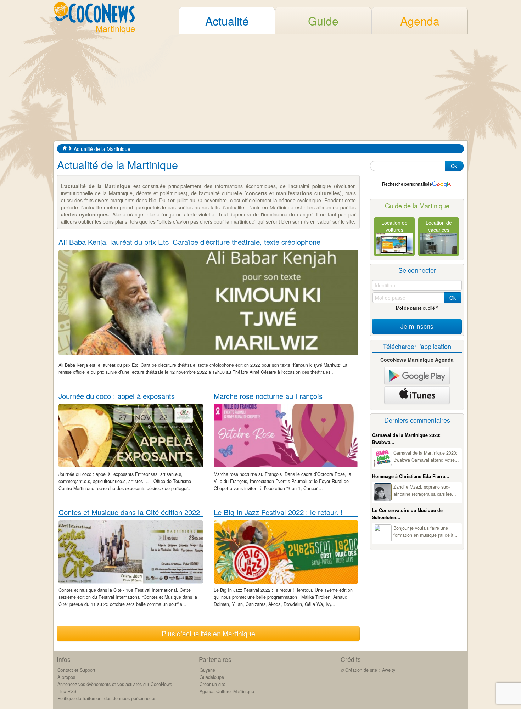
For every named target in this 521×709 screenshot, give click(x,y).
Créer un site (212, 684)
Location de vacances (439, 226)
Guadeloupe (212, 677)
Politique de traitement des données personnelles (106, 698)
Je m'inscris (416, 326)
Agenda (419, 20)
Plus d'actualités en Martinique (208, 633)
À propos (66, 677)
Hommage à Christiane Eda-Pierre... (410, 476)
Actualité (227, 20)
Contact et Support (76, 670)
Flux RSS (66, 691)
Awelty (388, 670)
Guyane (207, 670)
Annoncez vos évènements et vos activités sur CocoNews (114, 684)
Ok (454, 165)
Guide (323, 20)
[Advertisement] (260, 87)
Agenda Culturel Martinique (227, 691)
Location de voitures (394, 226)
